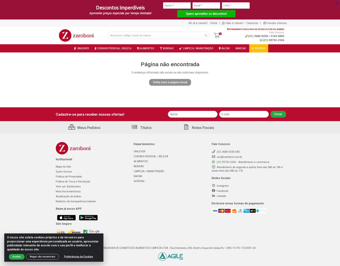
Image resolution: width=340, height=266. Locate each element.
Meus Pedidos (88, 128)
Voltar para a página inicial (170, 82)
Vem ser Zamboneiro (68, 186)
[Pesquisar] (206, 35)
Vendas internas (277, 23)
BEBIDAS (139, 166)
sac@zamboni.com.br (229, 157)
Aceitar (17, 256)
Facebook (222, 191)
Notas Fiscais (202, 128)
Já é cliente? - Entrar (204, 23)
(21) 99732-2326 (273, 40)
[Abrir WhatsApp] (331, 257)
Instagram (222, 185)
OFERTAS (139, 181)
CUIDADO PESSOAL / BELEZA (151, 156)
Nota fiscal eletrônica (68, 191)
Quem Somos (64, 171)
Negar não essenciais (42, 256)
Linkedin (221, 196)
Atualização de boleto (68, 196)
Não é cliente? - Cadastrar (242, 23)
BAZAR (138, 176)
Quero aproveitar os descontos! (206, 13)
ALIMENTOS (141, 161)
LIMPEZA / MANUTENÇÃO (149, 171)
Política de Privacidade (69, 176)
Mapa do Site (63, 166)
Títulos (145, 128)
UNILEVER (139, 151)
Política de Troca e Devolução (73, 181)
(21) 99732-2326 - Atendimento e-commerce (242, 162)
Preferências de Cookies (78, 256)
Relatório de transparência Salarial (75, 201)
